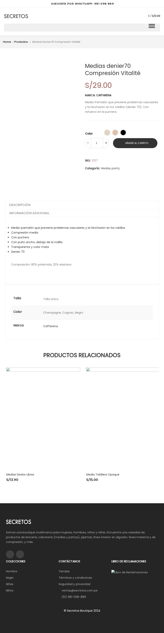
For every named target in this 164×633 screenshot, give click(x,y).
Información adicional (29, 213)
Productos (21, 42)
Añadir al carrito (136, 143)
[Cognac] (115, 133)
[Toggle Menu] (152, 26)
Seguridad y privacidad (74, 584)
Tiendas (64, 571)
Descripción (19, 205)
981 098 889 (104, 3)
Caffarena (50, 326)
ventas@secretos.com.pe (80, 590)
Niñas (9, 584)
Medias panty (110, 168)
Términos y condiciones (75, 578)
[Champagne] (107, 133)
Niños (9, 590)
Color (89, 134)
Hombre (11, 571)
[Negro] (123, 133)
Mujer (10, 578)
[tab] (82, 205)
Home (7, 42)
